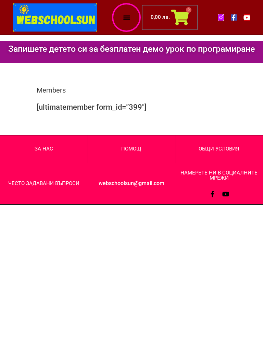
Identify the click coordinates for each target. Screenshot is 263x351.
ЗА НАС (44, 149)
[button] (126, 17)
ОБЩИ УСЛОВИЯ (219, 149)
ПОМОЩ (131, 149)
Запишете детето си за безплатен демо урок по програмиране (131, 49)
